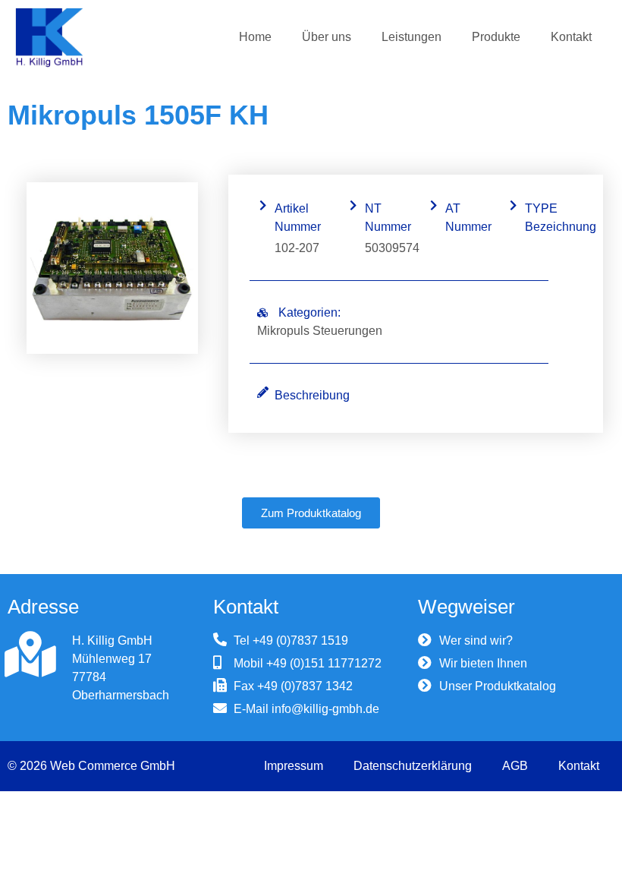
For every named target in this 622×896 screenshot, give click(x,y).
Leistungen (411, 36)
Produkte (496, 36)
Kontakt (571, 36)
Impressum (293, 765)
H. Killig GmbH (112, 640)
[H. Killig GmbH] (30, 654)
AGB (515, 765)
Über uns (326, 36)
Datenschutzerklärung (412, 765)
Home (255, 36)
